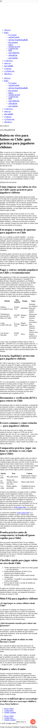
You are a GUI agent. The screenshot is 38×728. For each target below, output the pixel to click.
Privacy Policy (9, 709)
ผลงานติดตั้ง (8, 66)
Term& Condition (10, 712)
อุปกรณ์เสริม (13, 58)
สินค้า (6, 33)
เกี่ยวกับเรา (8, 74)
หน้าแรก (7, 30)
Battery (10, 45)
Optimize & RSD (14, 47)
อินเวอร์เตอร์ (13, 42)
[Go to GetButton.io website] (33, 726)
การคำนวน (8, 61)
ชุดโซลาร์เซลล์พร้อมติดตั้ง (18, 40)
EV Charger (12, 35)
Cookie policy (9, 710)
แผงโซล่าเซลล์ (13, 37)
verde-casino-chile (20, 507)
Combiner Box (13, 48)
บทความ (7, 63)
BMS (10, 50)
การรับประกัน (9, 71)
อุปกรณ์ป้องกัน (13, 53)
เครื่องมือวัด (12, 55)
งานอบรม (7, 68)
